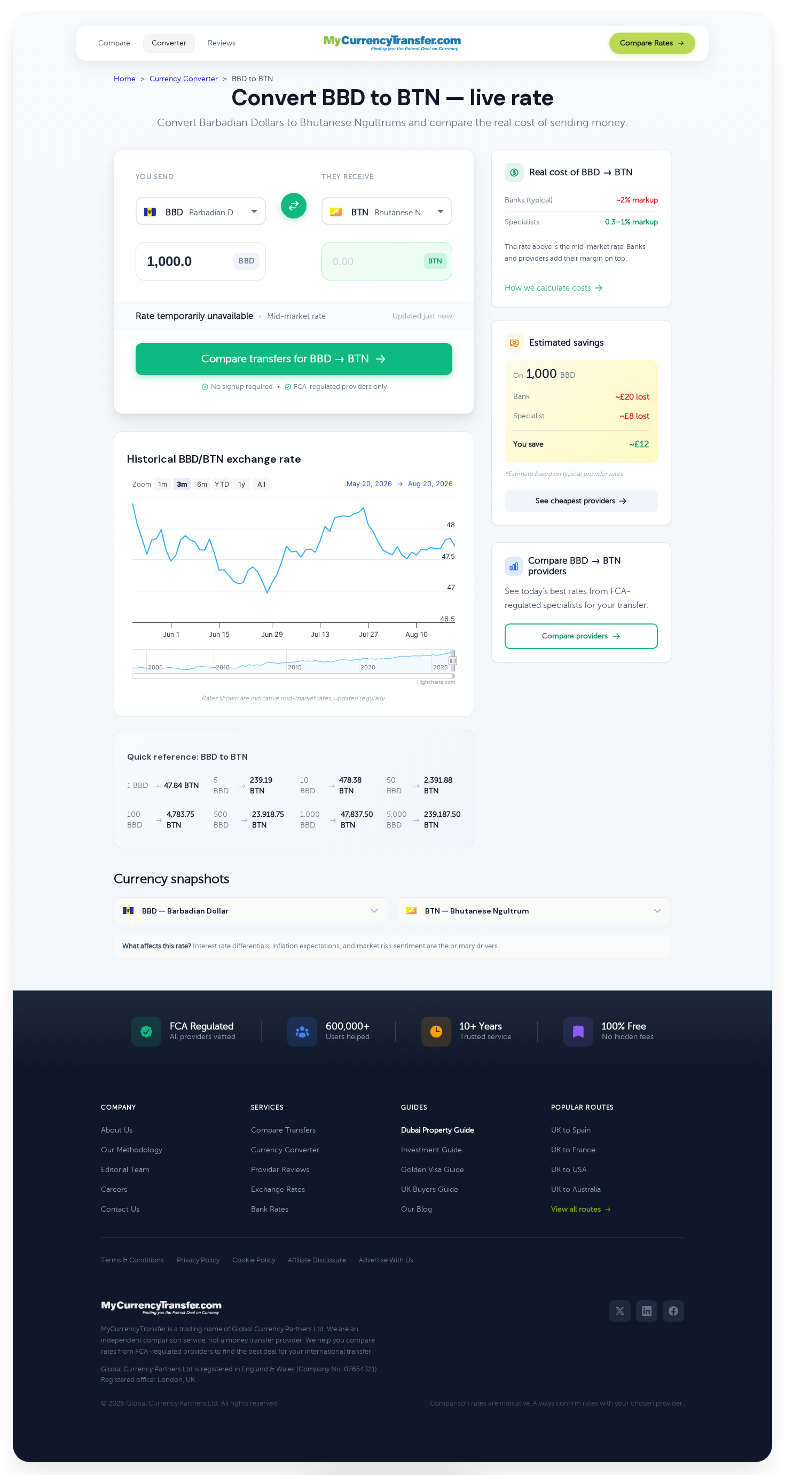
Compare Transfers (283, 1130)
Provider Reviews (280, 1170)
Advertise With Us (386, 1260)
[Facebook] (673, 1311)
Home (125, 79)
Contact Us (120, 1209)
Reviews (222, 43)
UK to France (573, 1150)
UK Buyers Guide (429, 1189)
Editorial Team (125, 1170)
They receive (347, 177)
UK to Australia (576, 1189)
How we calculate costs (548, 288)
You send (155, 177)
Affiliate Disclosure (317, 1260)
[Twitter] (620, 1311)
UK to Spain (571, 1130)
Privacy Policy (198, 1260)
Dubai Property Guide (437, 1130)
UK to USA (569, 1170)
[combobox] (201, 211)
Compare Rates (646, 43)
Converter (169, 43)
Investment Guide (431, 1150)
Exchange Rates (278, 1189)
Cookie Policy (253, 1260)
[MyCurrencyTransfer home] (393, 43)
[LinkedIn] (646, 1311)
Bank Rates (269, 1209)
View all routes (576, 1209)
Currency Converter (184, 79)
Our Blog (416, 1209)
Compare (114, 43)
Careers (114, 1189)
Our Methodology (131, 1150)
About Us (116, 1130)
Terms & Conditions (132, 1260)
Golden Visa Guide (432, 1170)
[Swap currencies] (294, 205)
